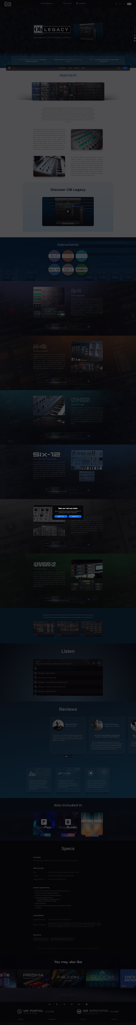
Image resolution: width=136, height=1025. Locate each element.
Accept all (75, 516)
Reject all (61, 516)
